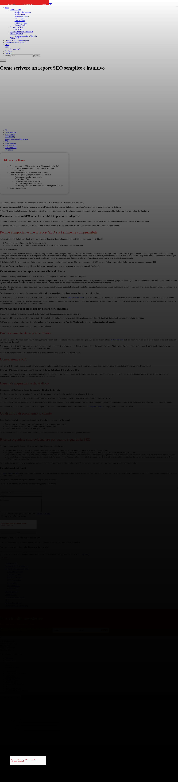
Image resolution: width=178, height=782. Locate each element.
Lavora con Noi (27, 4)
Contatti (43, 4)
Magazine (11, 4)
